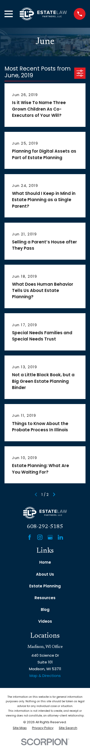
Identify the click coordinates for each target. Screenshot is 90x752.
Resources (45, 597)
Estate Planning (45, 586)
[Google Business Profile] (50, 537)
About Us (45, 574)
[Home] (43, 14)
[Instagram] (39, 537)
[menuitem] (20, 728)
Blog (45, 609)
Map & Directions (45, 675)
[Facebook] (29, 537)
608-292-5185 (45, 527)
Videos (45, 621)
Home (45, 562)
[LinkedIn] (60, 537)
